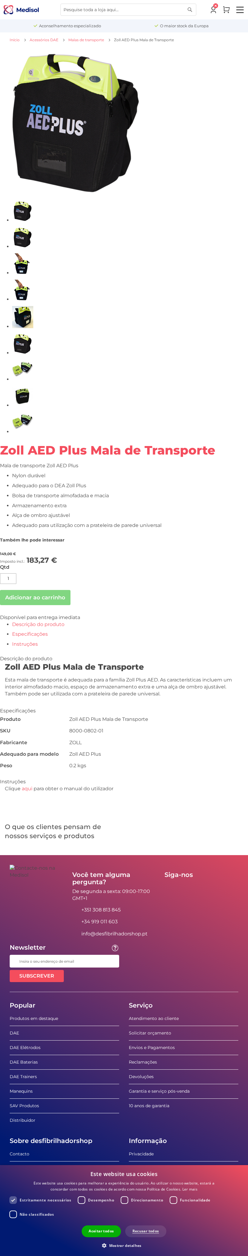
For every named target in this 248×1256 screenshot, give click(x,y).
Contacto (19, 1154)
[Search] (190, 9)
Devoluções (141, 1076)
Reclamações (143, 1062)
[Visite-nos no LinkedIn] (188, 888)
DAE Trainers (23, 1076)
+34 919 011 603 (99, 922)
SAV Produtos (24, 1105)
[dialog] (124, 1210)
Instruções (25, 644)
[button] (124, 1245)
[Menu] (240, 9)
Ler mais (189, 1189)
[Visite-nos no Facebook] (171, 888)
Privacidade (141, 1154)
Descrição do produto (38, 624)
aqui (27, 788)
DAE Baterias (24, 1062)
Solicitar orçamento (150, 1033)
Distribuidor (22, 1120)
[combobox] (128, 10)
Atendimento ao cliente (154, 1018)
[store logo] (21, 9)
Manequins (21, 1091)
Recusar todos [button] (145, 1231)
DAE (14, 1033)
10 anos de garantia (149, 1105)
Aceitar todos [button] (101, 1231)
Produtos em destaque (34, 1018)
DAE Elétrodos (25, 1047)
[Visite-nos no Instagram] (206, 888)
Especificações (30, 634)
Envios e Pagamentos (152, 1047)
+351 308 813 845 (101, 910)
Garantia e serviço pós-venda (159, 1091)
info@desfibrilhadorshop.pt (114, 934)
